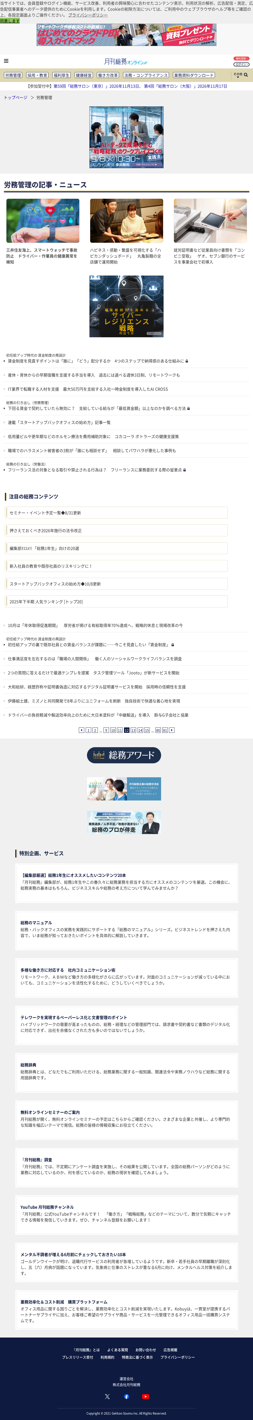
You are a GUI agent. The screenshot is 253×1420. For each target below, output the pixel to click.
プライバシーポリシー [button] (88, 15)
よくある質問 (117, 1349)
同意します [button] (10, 21)
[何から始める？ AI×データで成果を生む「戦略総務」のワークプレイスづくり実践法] (126, 137)
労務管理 (13, 75)
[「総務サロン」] (124, 799)
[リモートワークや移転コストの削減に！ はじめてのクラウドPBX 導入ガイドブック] (126, 44)
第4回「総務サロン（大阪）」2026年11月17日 (185, 86)
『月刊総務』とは (86, 1349)
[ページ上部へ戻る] (242, 1409)
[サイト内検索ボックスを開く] (245, 75)
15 (147, 730)
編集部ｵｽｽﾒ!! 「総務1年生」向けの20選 (44, 548)
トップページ (15, 97)
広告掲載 (170, 1349)
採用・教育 (37, 75)
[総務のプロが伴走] (124, 832)
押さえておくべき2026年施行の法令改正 (46, 530)
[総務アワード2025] (124, 765)
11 (120, 730)
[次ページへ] (171, 730)
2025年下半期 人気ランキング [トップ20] (46, 601)
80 (158, 730)
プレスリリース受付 (77, 1357)
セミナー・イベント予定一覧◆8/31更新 (45, 513)
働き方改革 (108, 75)
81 (165, 730)
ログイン (241, 64)
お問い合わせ (145, 1349)
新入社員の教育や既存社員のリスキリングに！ (51, 566)
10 (113, 730)
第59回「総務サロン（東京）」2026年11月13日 (96, 86)
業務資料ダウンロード (194, 75)
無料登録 (241, 58)
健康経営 (84, 75)
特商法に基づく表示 (137, 1357)
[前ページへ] (81, 730)
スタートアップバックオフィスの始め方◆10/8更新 (55, 584)
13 (133, 730)
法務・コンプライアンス (146, 75)
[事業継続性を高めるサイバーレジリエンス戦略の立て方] (126, 306)
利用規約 (107, 1357)
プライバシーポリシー (177, 1357)
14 (140, 730)
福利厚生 (61, 75)
